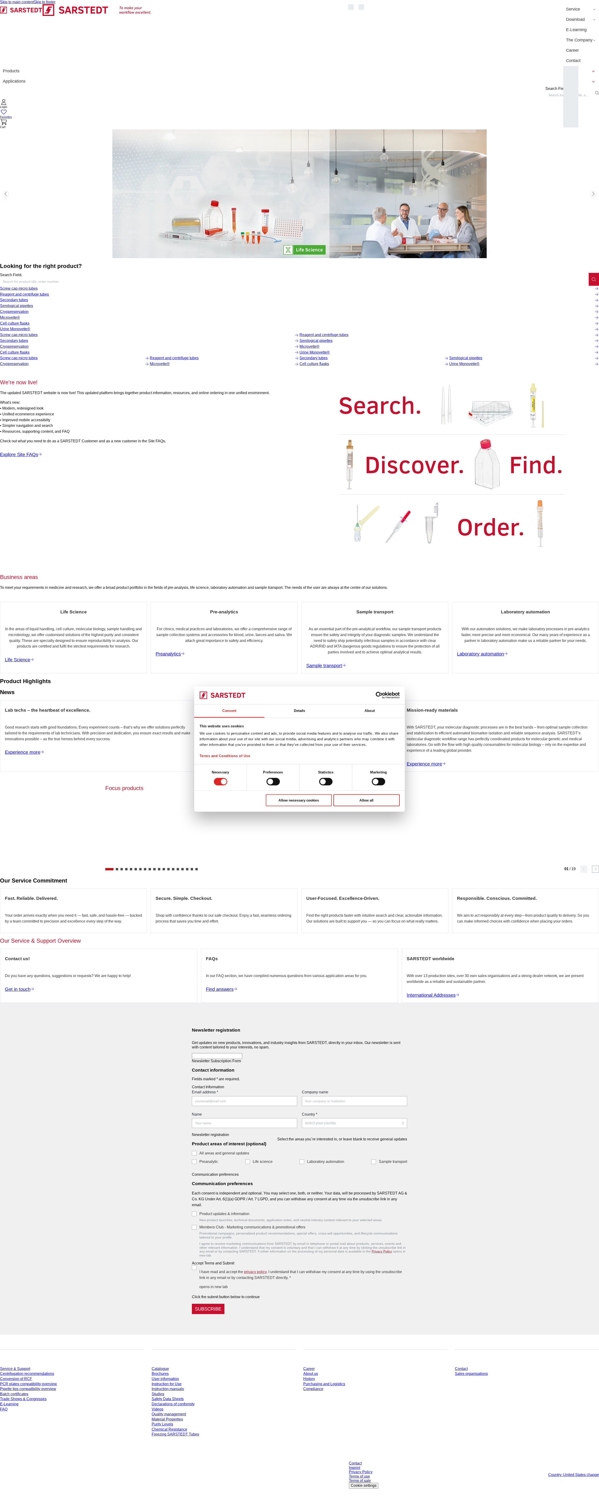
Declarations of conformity (173, 1404)
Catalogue (160, 1369)
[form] (299, 1169)
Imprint (354, 1468)
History (309, 1379)
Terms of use (359, 1476)
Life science (263, 1162)
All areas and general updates (224, 1153)
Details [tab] (299, 711)
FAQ (3, 1409)
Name (197, 1114)
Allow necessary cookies (298, 800)
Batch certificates (14, 1394)
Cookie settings (363, 1485)
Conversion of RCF (16, 1379)
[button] (3, 104)
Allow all (366, 800)
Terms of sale (360, 1481)
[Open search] (597, 93)
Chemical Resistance (169, 1429)
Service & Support (15, 1369)
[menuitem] (581, 9)
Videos (157, 1409)
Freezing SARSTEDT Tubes (175, 1434)
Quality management (169, 1414)
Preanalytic (208, 1162)
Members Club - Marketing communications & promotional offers (252, 1227)
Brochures (160, 1374)
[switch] (273, 781)
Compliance (313, 1389)
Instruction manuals (168, 1389)
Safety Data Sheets (168, 1399)
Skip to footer (44, 2)
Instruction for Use (167, 1384)
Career (309, 1369)
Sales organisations (471, 1374)
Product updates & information (224, 1214)
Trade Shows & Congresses (23, 1399)
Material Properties (167, 1419)
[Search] (594, 279)
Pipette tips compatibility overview (28, 1389)
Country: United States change (573, 1475)
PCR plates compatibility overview (28, 1384)
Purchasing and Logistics (324, 1384)
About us (310, 1374)
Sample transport (393, 1162)
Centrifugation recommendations (27, 1374)
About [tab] (370, 711)
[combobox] (294, 281)
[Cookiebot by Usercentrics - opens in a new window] (379, 695)
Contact (461, 1369)
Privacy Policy (382, 1251)
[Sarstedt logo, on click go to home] (75, 35)
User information (165, 1379)
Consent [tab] (229, 711)
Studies (158, 1394)
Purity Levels (162, 1424)
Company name (315, 1092)
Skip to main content (17, 2)
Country (309, 1114)
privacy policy (255, 1272)
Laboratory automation (325, 1162)
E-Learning (9, 1404)
